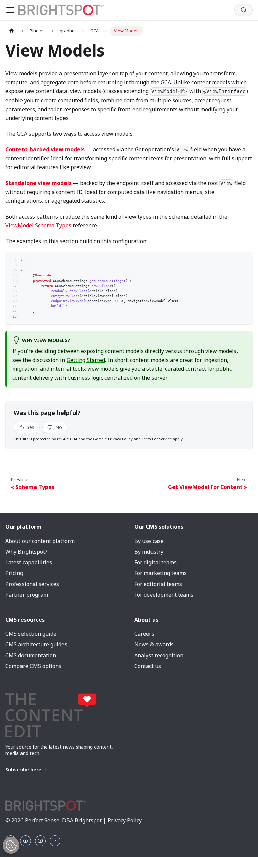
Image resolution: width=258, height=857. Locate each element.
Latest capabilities (28, 562)
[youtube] (40, 840)
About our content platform (40, 541)
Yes (30, 427)
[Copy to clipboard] (245, 259)
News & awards (154, 644)
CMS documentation (30, 655)
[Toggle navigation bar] (10, 10)
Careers (144, 633)
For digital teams (155, 562)
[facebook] (25, 840)
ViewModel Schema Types (38, 225)
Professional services (32, 584)
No (58, 427)
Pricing (14, 573)
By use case (149, 541)
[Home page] (11, 31)
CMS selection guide (30, 633)
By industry (148, 551)
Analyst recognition (158, 655)
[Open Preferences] (11, 845)
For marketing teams (160, 573)
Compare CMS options (33, 666)
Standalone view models (38, 183)
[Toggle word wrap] (235, 259)
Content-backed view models (45, 149)
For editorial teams (158, 584)
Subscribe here (23, 769)
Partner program (26, 594)
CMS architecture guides (36, 644)
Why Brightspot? (26, 551)
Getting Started (86, 360)
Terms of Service (157, 438)
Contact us (147, 666)
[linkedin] (55, 840)
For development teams (164, 594)
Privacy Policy (120, 438)
